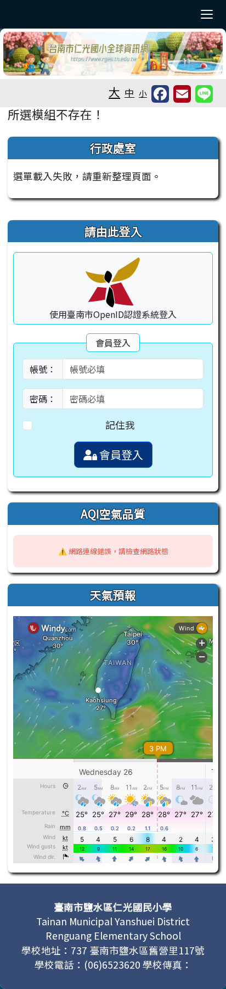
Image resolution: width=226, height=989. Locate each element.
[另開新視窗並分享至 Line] (204, 94)
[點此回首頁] (113, 54)
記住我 (120, 425)
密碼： (43, 398)
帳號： (43, 369)
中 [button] (129, 92)
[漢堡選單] (206, 14)
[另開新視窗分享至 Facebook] (160, 94)
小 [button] (143, 93)
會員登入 (120, 454)
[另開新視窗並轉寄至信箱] (182, 94)
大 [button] (114, 91)
